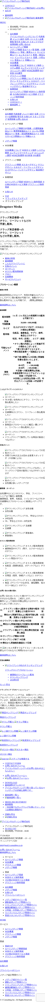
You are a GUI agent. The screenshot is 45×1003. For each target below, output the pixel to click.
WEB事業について (18, 65)
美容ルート (19, 60)
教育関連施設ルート (23, 131)
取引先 (17, 42)
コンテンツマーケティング (32, 68)
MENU (3, 22)
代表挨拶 (18, 114)
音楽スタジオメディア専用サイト (20, 915)
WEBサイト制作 (34, 65)
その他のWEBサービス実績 (24, 94)
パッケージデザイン (27, 170)
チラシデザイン (23, 81)
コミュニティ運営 (18, 71)
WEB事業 (14, 63)
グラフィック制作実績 (15, 882)
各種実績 (14, 89)
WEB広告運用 (32, 71)
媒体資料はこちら (8, 305)
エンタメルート (25, 55)
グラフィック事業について (22, 78)
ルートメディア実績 (19, 92)
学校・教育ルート (28, 52)
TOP (7, 196)
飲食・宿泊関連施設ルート (28, 134)
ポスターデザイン (30, 165)
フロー (8, 274)
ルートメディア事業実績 (16, 949)
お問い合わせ (24, 44)
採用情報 (14, 44)
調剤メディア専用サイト (16, 982)
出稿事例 (9, 277)
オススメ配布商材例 (14, 271)
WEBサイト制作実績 (33, 182)
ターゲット (10, 269)
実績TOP (9, 946)
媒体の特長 (10, 258)
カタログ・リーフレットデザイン (29, 167)
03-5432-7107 (10, 829)
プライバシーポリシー (15, 895)
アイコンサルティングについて (24, 36)
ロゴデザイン (32, 84)
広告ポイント (11, 266)
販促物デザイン (29, 86)
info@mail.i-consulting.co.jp (11, 845)
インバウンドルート (23, 57)
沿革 (27, 39)
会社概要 (14, 34)
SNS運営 (18, 73)
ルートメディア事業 (19, 47)
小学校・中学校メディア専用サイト (21, 910)
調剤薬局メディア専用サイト (18, 902)
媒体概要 (9, 261)
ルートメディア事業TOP (16, 128)
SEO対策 (28, 155)
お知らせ (25, 42)
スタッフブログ (37, 42)
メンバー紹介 (18, 39)
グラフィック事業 (18, 76)
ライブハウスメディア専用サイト (20, 913)
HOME (3, 920)
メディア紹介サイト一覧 (16, 900)
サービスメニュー (13, 279)
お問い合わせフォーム (10, 850)
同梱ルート (30, 60)
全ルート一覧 (28, 50)
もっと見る (5, 684)
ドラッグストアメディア (17, 198)
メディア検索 (16, 50)
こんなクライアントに (15, 263)
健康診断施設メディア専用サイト (20, 907)
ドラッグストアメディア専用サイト (21, 905)
